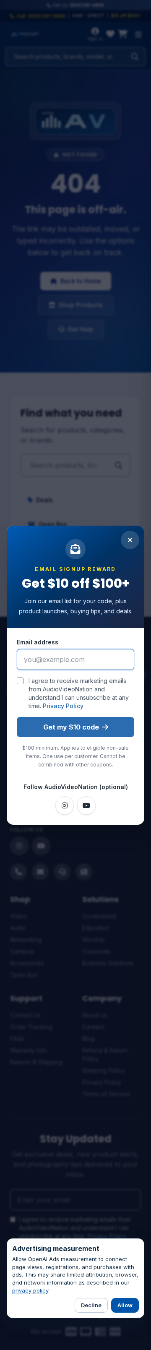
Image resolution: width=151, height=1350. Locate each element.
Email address (37, 642)
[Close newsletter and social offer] (130, 540)
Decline (91, 1305)
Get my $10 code (71, 727)
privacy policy (30, 1290)
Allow (125, 1305)
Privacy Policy (63, 705)
